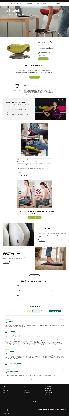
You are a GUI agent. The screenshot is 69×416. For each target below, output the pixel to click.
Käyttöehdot (26, 395)
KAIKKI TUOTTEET (34, 275)
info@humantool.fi (48, 394)
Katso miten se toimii (34, 77)
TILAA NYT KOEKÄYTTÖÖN (34, 217)
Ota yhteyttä (26, 388)
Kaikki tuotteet (5, 397)
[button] (29, 3)
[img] (17, 89)
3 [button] (34, 379)
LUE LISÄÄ (42, 240)
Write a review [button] (55, 311)
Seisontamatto (5, 392)
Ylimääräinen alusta (6, 394)
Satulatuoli (4, 388)
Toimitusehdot (26, 390)
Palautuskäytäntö (27, 392)
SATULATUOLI (45, 42)
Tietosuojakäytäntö (27, 394)
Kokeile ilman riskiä (43, 58)
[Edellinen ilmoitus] (3, 1)
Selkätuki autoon (5, 390)
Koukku (4, 395)
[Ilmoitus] (66, 1)
